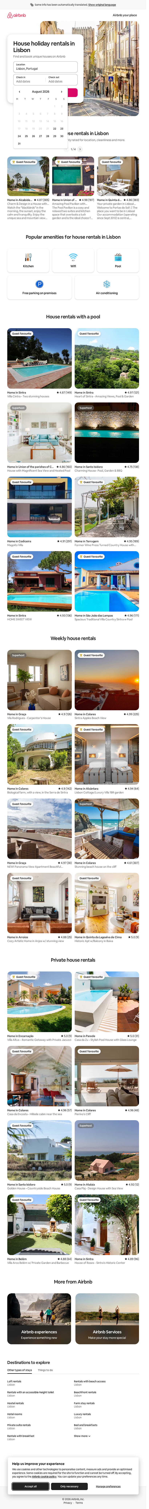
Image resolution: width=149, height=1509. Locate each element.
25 (26, 136)
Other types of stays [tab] (19, 1370)
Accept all (31, 1486)
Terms (79, 1502)
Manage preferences (108, 1486)
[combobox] (45, 68)
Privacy (68, 1502)
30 (61, 136)
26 (33, 136)
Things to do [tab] (45, 1370)
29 (54, 136)
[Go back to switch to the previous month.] (20, 92)
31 (19, 143)
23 (61, 128)
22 (54, 128)
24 (19, 136)
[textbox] (29, 81)
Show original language (102, 4)
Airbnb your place (125, 15)
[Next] (80, 149)
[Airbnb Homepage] (16, 15)
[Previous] (66, 149)
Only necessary (69, 1486)
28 (47, 136)
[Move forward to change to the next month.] (61, 92)
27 (40, 136)
